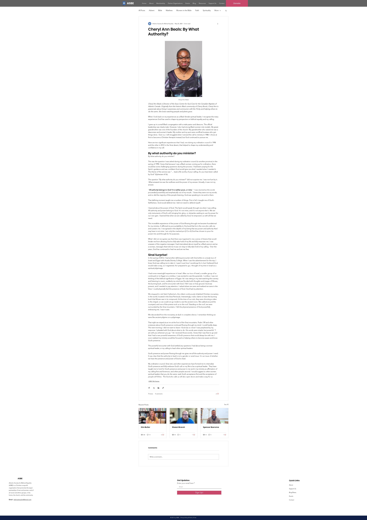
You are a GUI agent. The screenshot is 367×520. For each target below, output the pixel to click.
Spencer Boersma (211, 427)
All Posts (142, 10)
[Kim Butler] (152, 416)
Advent (151, 10)
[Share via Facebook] (149, 388)
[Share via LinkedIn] (158, 388)
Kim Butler (145, 427)
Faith (197, 10)
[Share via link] (163, 388)
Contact (291, 500)
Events (291, 496)
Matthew (169, 10)
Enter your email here (185, 483)
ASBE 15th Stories (154, 381)
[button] (226, 10)
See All (226, 404)
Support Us (292, 489)
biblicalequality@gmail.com (22, 499)
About (291, 485)
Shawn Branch (178, 427)
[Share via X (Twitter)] (154, 388)
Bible (160, 10)
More (216, 10)
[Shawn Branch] (183, 416)
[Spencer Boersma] (214, 416)
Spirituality (207, 10)
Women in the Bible (183, 10)
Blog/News (292, 492)
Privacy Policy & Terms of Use (189, 517)
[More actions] (218, 23)
